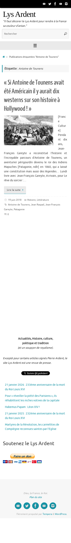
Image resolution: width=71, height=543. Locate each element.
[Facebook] (55, 4)
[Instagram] (66, 4)
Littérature (43, 199)
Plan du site (35, 497)
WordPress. (61, 514)
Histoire (31, 199)
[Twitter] (49, 4)
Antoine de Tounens (19, 204)
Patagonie (19, 209)
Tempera (47, 514)
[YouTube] (44, 4)
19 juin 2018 (14, 199)
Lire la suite (14, 190)
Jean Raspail (37, 204)
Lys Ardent (19, 14)
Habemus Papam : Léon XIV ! (22, 407)
